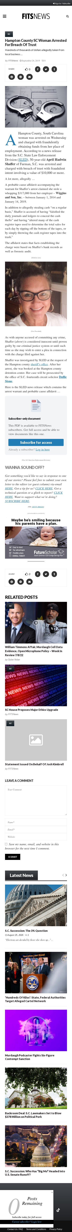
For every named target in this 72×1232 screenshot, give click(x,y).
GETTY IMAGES (38, 507)
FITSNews (13, 60)
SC (9, 34)
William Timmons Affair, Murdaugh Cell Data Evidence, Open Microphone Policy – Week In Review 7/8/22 (33, 651)
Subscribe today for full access (27, 1217)
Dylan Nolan (14, 659)
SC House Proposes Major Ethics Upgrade (31, 709)
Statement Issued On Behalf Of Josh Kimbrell (34, 764)
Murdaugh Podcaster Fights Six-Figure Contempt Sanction (29, 1057)
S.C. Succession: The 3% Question (26, 930)
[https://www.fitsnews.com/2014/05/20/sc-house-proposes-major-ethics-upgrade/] (36, 685)
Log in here (43, 449)
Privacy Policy (55, 1229)
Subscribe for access (36, 442)
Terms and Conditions (36, 1229)
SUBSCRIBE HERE (17, 501)
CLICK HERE (44, 488)
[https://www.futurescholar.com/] (36, 557)
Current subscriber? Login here (27, 1221)
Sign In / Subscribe (62, 3)
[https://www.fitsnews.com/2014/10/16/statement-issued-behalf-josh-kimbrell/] (36, 740)
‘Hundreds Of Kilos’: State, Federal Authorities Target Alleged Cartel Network (35, 999)
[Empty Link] (63, 874)
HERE (9, 488)
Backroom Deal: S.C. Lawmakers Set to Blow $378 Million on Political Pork (33, 1115)
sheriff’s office (39, 364)
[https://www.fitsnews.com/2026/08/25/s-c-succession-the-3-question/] (36, 905)
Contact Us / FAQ (15, 1229)
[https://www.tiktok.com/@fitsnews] (59, 1210)
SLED (23, 159)
